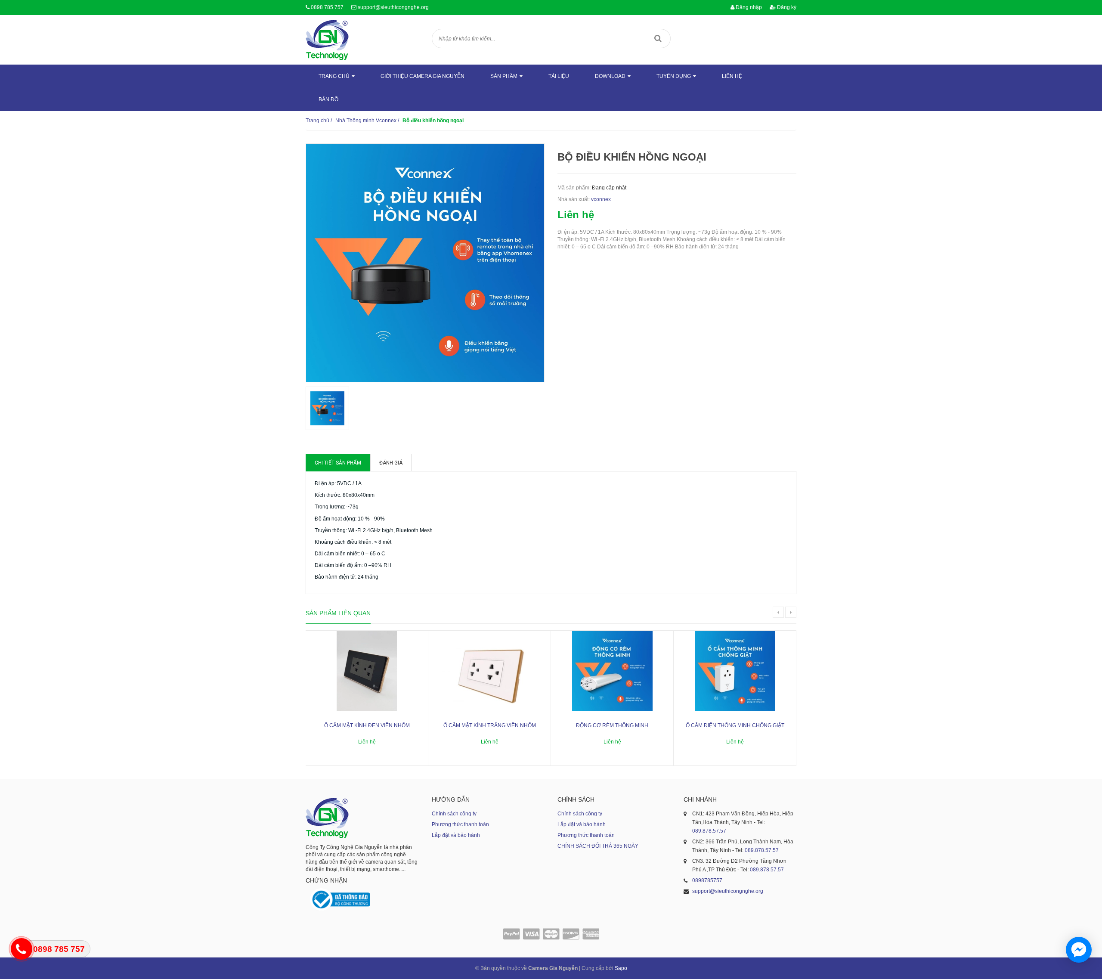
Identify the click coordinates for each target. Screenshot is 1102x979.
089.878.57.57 (709, 831)
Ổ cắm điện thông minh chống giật (735, 725)
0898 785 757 (327, 7)
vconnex (601, 199)
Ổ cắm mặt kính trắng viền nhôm (489, 725)
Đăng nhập (748, 7)
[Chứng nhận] (340, 899)
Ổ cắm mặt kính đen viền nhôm (367, 725)
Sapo (621, 968)
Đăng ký (786, 7)
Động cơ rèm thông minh (612, 725)
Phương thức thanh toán (460, 824)
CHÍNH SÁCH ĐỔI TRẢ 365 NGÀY (597, 846)
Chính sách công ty (454, 814)
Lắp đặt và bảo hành (456, 835)
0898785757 (707, 880)
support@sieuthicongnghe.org (393, 7)
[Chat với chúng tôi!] (1079, 950)
